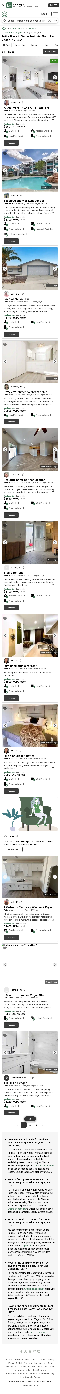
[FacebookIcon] (21, 1352)
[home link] (4, 14)
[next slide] (52, 77)
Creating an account (45, 1165)
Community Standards (16, 1373)
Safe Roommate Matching (41, 1373)
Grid (8, 45)
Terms (28, 1359)
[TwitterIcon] (25, 1352)
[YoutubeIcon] (30, 1352)
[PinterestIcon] (34, 1352)
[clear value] (49, 21)
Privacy (51, 1359)
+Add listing (50, 52)
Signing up (26, 1245)
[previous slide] (7, 77)
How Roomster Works (30, 1377)
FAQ (35, 1359)
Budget (34, 45)
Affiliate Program (24, 1363)
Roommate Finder (22, 1370)
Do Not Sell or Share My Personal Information (30, 1381)
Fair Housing (39, 1363)
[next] (55, 21)
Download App (11, 1366)
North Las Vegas (13, 32)
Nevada (32, 28)
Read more (13, 849)
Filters (46, 45)
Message (11, 143)
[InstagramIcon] (39, 1352)
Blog (50, 1363)
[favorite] (5, 60)
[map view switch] (30, 1119)
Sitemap (19, 1359)
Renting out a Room (46, 1366)
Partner (9, 1359)
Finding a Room (28, 1366)
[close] (3, 5)
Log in (44, 13)
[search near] (5, 21)
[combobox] (27, 20)
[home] (4, 29)
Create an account (17, 1208)
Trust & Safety (39, 1370)
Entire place (20, 45)
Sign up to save (37, 1332)
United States (17, 28)
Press (11, 1363)
